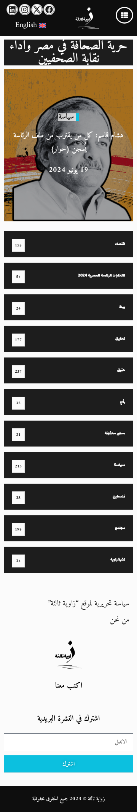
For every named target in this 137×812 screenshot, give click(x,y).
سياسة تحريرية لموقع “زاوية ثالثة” (88, 603)
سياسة (66, 117)
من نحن (119, 620)
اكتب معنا (68, 686)
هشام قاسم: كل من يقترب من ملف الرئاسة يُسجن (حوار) (68, 142)
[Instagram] (24, 9)
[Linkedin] (12, 9)
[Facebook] (49, 9)
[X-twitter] (37, 9)
